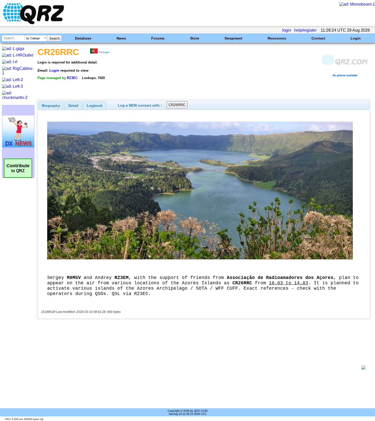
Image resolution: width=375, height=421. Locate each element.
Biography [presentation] (51, 106)
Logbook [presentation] (95, 106)
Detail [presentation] (73, 106)
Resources (277, 38)
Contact (318, 38)
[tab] (51, 105)
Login (356, 38)
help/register (305, 30)
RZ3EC (72, 78)
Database (83, 38)
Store (194, 38)
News (121, 38)
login (286, 30)
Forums (158, 38)
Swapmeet (233, 38)
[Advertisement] (200, 367)
